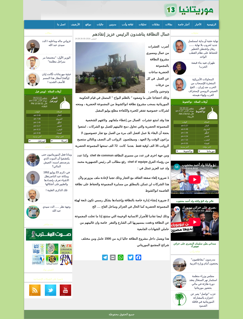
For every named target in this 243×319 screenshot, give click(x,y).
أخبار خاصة (183, 24)
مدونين (112, 24)
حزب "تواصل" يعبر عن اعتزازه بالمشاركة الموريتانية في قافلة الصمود (203, 299)
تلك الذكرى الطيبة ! (56, 190)
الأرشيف (75, 24)
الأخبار (198, 24)
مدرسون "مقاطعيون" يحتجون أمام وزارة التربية (203, 261)
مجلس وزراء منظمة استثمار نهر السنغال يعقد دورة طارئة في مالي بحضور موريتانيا (203, 282)
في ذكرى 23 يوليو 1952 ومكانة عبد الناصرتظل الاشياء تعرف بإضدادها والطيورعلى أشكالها (56, 178)
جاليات (100, 24)
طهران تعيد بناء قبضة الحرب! (203, 64)
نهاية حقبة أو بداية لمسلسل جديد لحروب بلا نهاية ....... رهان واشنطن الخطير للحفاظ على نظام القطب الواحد (203, 48)
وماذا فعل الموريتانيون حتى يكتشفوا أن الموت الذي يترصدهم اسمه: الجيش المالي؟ (56, 160)
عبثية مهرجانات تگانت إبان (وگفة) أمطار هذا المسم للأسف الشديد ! (56, 78)
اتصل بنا (61, 24)
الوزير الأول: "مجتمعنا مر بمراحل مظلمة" (56, 59)
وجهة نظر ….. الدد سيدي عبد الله (56, 208)
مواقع (88, 24)
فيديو (194, 158)
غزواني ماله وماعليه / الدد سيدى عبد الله (56, 42)
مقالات (168, 24)
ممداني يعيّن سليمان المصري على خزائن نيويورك (194, 244)
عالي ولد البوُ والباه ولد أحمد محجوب (195, 201)
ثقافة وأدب (127, 24)
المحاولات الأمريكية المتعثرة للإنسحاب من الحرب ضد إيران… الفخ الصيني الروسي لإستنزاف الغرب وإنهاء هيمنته (203, 87)
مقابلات (156, 24)
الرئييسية (211, 24)
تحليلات (142, 24)
